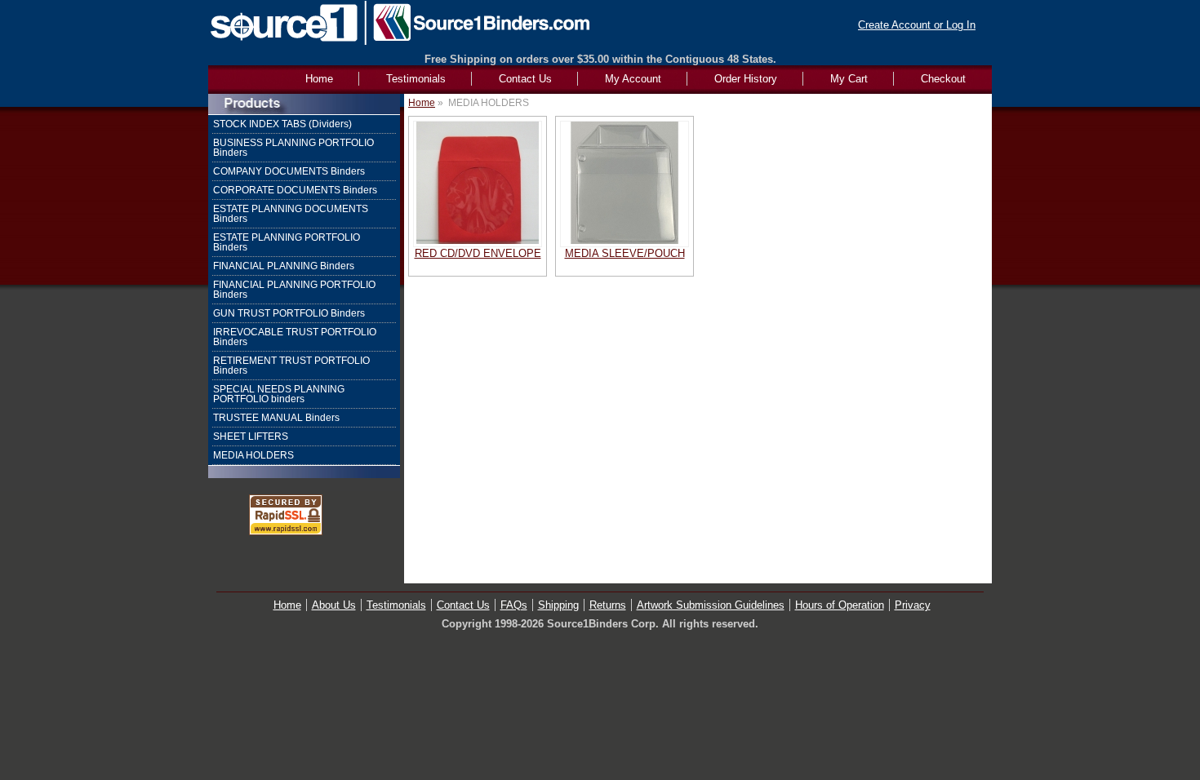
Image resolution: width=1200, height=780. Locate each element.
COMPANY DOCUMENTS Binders (289, 171)
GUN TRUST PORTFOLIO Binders (289, 313)
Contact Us (525, 79)
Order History (745, 79)
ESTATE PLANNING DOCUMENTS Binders (290, 214)
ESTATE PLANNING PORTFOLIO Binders (286, 242)
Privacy (913, 605)
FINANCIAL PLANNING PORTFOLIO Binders (294, 289)
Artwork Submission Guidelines (710, 605)
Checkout (943, 79)
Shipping (558, 605)
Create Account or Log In (917, 25)
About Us (334, 605)
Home (421, 103)
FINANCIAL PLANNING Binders (283, 266)
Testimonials (416, 79)
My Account (633, 79)
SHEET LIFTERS (250, 436)
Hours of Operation (839, 605)
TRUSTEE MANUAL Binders (276, 418)
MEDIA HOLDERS (253, 455)
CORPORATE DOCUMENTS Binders (295, 190)
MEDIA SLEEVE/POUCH (625, 253)
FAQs (513, 605)
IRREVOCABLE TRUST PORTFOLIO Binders (294, 337)
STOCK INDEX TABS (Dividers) (282, 124)
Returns (607, 605)
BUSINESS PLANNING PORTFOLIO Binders (293, 147)
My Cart (849, 79)
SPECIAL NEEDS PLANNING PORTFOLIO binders (278, 394)
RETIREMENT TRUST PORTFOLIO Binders (291, 365)
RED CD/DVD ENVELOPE (478, 253)
